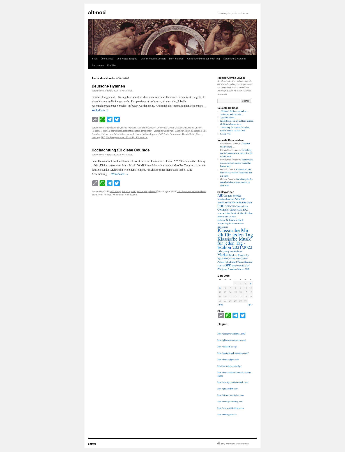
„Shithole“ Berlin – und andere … (234, 111)
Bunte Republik (128, 127)
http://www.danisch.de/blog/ (229, 366)
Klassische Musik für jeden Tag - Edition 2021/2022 (234, 243)
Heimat (191, 127)
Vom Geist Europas (127, 58)
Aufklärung (115, 191)
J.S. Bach (232, 216)
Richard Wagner (237, 261)
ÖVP (160, 133)
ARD (243, 198)
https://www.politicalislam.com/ (230, 408)
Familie (240, 210)
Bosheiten (115, 127)
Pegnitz (220, 258)
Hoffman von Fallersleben (113, 133)
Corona (221, 209)
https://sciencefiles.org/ (227, 346)
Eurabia (126, 191)
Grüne (249, 213)
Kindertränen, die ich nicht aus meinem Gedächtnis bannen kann (236, 162)
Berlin (235, 202)
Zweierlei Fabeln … (228, 117)
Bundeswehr (245, 202)
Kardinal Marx (238, 223)
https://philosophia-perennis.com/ (231, 340)
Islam (133, 191)
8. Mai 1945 (225, 133)
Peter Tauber (242, 258)
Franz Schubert (223, 213)
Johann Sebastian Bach (230, 220)
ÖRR (247, 269)
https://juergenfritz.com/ (227, 388)
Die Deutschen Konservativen (191, 191)
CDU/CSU (230, 206)
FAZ (245, 209)
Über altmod (107, 58)
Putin (227, 261)
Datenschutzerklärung (234, 58)
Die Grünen (231, 209)
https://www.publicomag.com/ (230, 401)
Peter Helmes (104, 194)
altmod (97, 12)
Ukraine (240, 265)
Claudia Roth (241, 206)
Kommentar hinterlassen (125, 194)
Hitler (219, 216)
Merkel (223, 254)
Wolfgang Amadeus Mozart (119, 137)
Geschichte (181, 127)
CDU (220, 206)
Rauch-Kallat (188, 133)
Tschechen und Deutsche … (232, 114)
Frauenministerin (181, 130)
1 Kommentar (141, 137)
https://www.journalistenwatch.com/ (232, 382)
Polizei (220, 261)
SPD (103, 137)
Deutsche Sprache (146, 127)
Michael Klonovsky (239, 255)
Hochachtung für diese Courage (121, 150)
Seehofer (221, 265)
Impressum (98, 65)
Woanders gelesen (146, 191)
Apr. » (250, 304)
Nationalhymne (149, 133)
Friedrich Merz (238, 213)
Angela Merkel (232, 195)
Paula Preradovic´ (172, 133)
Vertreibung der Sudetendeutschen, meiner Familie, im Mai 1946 (236, 153)
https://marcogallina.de (226, 414)
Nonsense (97, 130)
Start (94, 58)
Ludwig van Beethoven (232, 251)
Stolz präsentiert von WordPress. (235, 443)
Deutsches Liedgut (166, 127)
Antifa (237, 198)
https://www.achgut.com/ (228, 359)
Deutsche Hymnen (108, 86)
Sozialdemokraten (143, 130)
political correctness (112, 130)
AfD (220, 195)
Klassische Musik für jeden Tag (203, 58)
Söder (234, 265)
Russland (248, 261)
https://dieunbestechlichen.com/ (230, 395)
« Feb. (220, 304)
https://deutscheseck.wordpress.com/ (233, 353)
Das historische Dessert (153, 58)
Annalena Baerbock (225, 198)
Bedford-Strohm (224, 202)
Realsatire (128, 130)
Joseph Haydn (134, 133)
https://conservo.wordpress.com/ (231, 333)
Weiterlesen (100, 110)
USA (247, 265)
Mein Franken (176, 58)
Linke (199, 127)
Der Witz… (113, 65)
